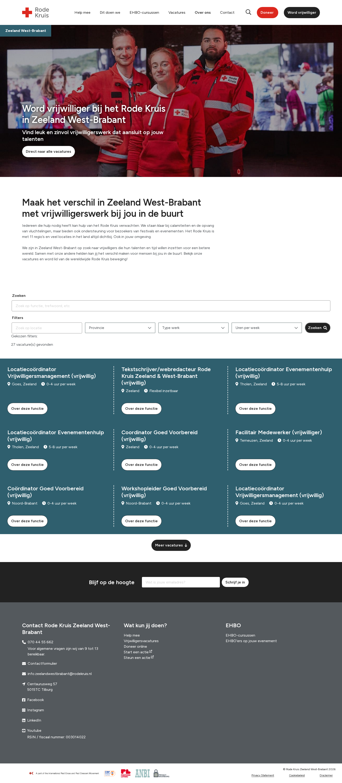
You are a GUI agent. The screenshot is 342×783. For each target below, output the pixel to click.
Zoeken (315, 327)
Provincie (96, 327)
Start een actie (136, 652)
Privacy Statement (262, 775)
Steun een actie (137, 657)
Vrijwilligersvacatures (141, 641)
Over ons (203, 12)
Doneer (267, 12)
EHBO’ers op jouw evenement (251, 641)
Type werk (170, 327)
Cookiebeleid (297, 775)
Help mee (82, 12)
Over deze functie (27, 408)
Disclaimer (326, 775)
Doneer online (135, 646)
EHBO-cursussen (144, 12)
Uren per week (247, 327)
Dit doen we (110, 12)
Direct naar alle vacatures (48, 151)
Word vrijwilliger (302, 12)
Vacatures (176, 12)
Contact (227, 12)
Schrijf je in (235, 582)
